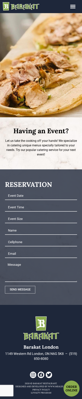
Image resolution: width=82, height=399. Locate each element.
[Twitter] (49, 375)
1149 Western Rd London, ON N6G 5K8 (34, 354)
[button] (73, 6)
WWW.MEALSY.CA (57, 386)
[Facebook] (41, 375)
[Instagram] (33, 375)
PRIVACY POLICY (41, 389)
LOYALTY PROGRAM (41, 392)
